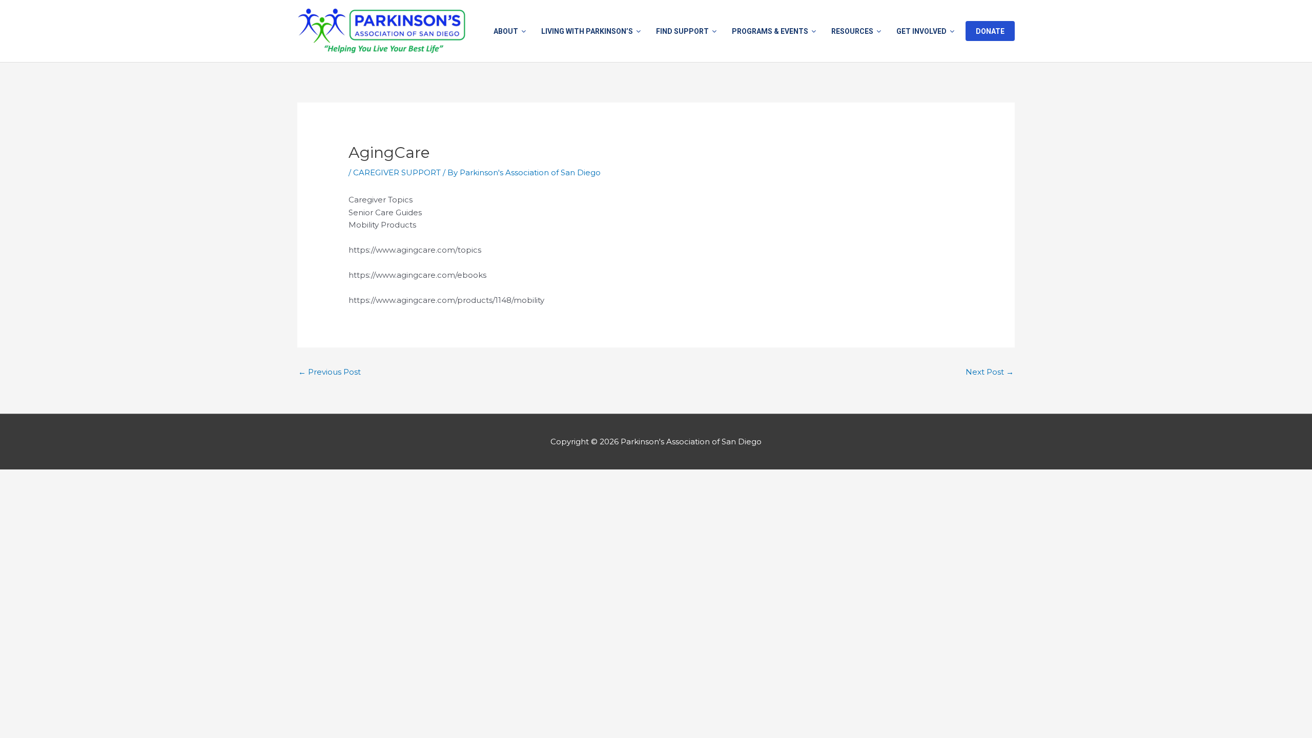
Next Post (990, 372)
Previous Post (329, 372)
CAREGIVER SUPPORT (397, 172)
